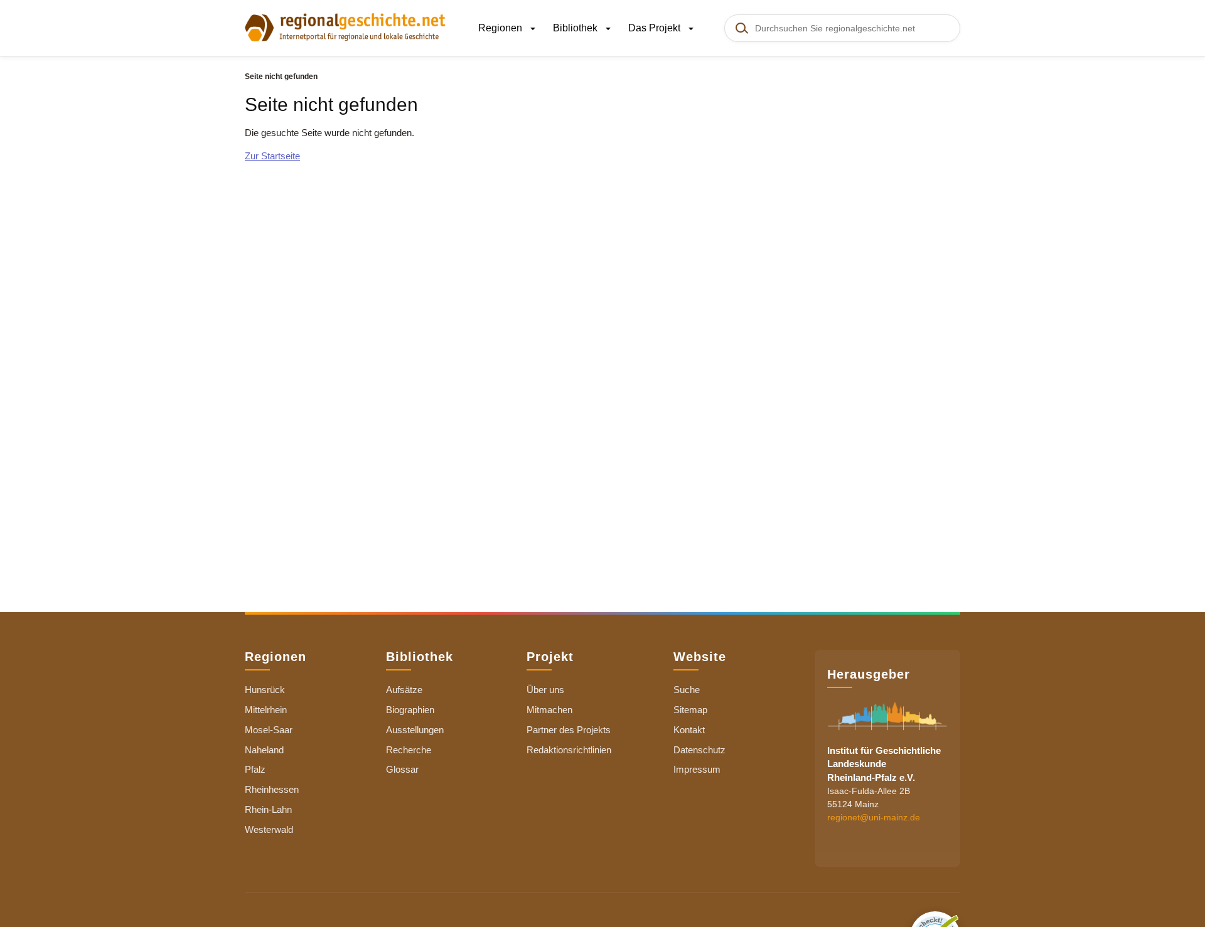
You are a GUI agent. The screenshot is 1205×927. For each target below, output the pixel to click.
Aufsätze (404, 689)
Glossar (402, 769)
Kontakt (689, 729)
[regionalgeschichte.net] (345, 26)
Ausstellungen (415, 729)
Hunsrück (265, 689)
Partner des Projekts (569, 729)
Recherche (408, 749)
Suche (686, 689)
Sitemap (690, 709)
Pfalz (255, 769)
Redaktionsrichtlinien (569, 749)
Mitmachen (549, 709)
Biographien (410, 709)
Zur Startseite (272, 156)
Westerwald (269, 829)
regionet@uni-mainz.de (873, 818)
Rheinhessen (272, 789)
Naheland (264, 749)
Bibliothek (576, 28)
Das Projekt (655, 28)
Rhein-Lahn (268, 809)
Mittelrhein (266, 709)
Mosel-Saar (268, 729)
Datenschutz (699, 749)
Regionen (501, 28)
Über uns (545, 689)
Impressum (696, 769)
